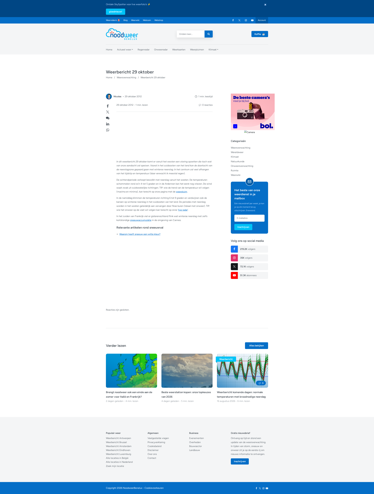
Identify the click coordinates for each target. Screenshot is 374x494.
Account (262, 20)
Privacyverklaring (156, 442)
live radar (183, 210)
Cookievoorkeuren (154, 488)
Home (109, 77)
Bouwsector (195, 446)
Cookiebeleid (154, 446)
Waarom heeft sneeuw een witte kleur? (139, 234)
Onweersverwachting (242, 166)
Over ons (152, 454)
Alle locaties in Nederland (119, 462)
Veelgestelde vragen (158, 438)
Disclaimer (153, 450)
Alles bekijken (256, 345)
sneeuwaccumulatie (140, 220)
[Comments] (107, 118)
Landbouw (194, 450)
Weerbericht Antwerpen (118, 438)
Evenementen (196, 438)
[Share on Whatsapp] (107, 129)
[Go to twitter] (239, 20)
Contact (152, 458)
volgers (247, 249)
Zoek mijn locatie (115, 466)
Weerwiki (135, 20)
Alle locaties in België (117, 458)
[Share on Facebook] (107, 106)
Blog (125, 20)
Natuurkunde (237, 161)
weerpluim (181, 191)
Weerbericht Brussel (116, 442)
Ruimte (234, 170)
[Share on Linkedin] (107, 123)
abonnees (248, 275)
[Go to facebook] (233, 20)
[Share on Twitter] (107, 112)
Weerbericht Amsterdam (118, 446)
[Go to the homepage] (122, 34)
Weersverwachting (126, 77)
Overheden (195, 442)
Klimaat (235, 156)
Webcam (147, 20)
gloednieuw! (115, 11)
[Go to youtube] (252, 20)
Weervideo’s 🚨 (113, 20)
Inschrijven (243, 226)
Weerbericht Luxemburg (118, 454)
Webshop (158, 20)
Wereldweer (237, 152)
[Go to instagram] (246, 20)
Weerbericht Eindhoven (118, 450)
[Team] (109, 96)
